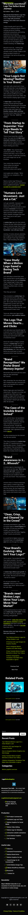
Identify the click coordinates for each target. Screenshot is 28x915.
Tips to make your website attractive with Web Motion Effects (13, 695)
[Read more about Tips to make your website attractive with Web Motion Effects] (15, 687)
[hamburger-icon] (25, 2)
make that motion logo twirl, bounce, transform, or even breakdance (14, 621)
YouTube (22, 625)
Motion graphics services (10, 698)
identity (9, 431)
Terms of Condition (19, 911)
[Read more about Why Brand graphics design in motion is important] (15, 708)
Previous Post (14, 666)
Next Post (15, 669)
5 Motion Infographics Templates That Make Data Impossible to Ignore (14, 657)
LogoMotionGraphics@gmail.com (11, 798)
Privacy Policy (8, 911)
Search (4, 731)
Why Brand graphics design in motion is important (14, 717)
